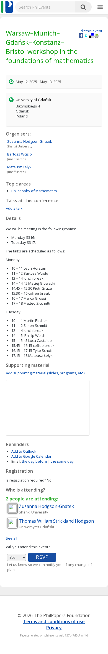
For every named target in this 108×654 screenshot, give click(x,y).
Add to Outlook (23, 451)
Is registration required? (26, 480)
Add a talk (14, 208)
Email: (16, 461)
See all (11, 538)
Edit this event (90, 30)
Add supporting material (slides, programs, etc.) (45, 372)
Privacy (54, 628)
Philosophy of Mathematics (34, 190)
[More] (100, 7)
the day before (34, 461)
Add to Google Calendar (31, 456)
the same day (62, 461)
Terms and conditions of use (54, 621)
